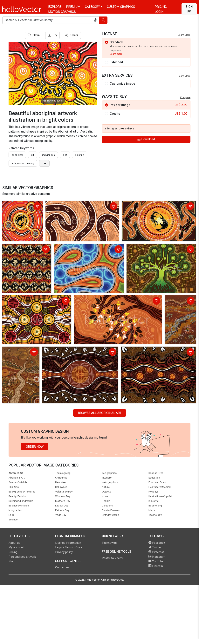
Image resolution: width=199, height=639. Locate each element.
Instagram (158, 556)
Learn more (116, 53)
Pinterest (157, 552)
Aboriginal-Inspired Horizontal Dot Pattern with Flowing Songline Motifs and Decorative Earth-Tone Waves (157, 354)
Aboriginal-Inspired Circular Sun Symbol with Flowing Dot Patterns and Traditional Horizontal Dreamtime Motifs (79, 354)
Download (148, 139)
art (32, 154)
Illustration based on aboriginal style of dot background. (33, 301)
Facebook (158, 542)
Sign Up (189, 9)
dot (65, 154)
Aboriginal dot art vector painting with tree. (156, 247)
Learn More (184, 34)
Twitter (156, 547)
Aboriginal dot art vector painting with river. (84, 247)
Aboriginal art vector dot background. (20, 249)
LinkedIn (157, 566)
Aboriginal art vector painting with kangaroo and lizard (155, 206)
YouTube (157, 561)
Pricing (161, 7)
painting (79, 154)
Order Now (35, 446)
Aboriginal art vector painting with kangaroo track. (80, 204)
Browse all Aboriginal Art (99, 413)
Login (159, 12)
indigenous (48, 154)
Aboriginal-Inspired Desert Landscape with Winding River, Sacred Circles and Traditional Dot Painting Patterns (19, 359)
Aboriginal (17, 154)
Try (54, 35)
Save (36, 35)
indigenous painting (23, 163)
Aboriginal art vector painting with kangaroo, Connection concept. (19, 208)
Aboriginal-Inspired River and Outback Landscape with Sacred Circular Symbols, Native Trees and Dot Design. (179, 313)
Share (74, 35)
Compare (185, 97)
